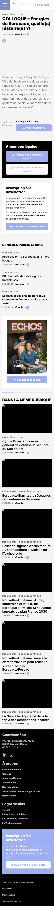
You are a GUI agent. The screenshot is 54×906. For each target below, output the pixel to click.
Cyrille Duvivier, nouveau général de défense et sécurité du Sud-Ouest (25, 445)
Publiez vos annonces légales (29, 156)
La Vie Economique (12, 823)
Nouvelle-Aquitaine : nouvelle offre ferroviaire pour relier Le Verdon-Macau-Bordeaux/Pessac (24, 663)
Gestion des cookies (11, 901)
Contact (6, 774)
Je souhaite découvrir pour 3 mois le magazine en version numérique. (26, 215)
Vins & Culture (10, 253)
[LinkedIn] (4, 754)
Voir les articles (35, 127)
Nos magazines (10, 787)
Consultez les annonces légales (28, 169)
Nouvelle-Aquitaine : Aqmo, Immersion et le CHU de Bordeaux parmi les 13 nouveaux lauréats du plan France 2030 (27, 605)
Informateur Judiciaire (14, 814)
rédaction (19, 34)
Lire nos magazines (29, 379)
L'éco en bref (9, 491)
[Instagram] (11, 754)
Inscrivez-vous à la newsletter (27, 226)
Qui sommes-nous (11, 769)
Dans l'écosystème (13, 14)
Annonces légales (11, 778)
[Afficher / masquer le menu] (5, 5)
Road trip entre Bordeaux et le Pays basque (25, 258)
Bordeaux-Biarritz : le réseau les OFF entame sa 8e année (26, 497)
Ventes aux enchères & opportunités (21, 791)
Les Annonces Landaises (15, 818)
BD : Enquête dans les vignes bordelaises (21, 278)
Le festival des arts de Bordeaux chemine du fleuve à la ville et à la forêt (24, 299)
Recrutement (9, 795)
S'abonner (43, 4)
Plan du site (7, 888)
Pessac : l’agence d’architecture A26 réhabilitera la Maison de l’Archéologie (26, 549)
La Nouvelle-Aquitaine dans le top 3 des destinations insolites (26, 718)
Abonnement (9, 782)
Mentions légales (10, 895)
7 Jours (6, 809)
